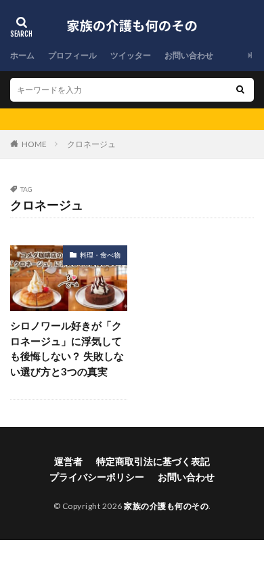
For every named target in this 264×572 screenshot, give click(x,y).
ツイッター (130, 55)
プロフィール (72, 55)
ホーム (22, 55)
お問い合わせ (188, 55)
